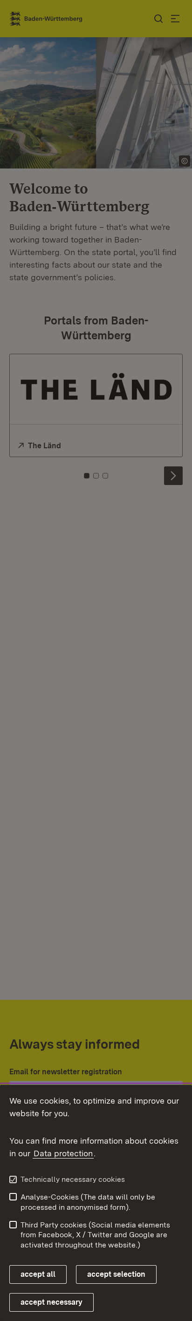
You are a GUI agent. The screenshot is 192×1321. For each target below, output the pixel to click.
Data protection (63, 1153)
